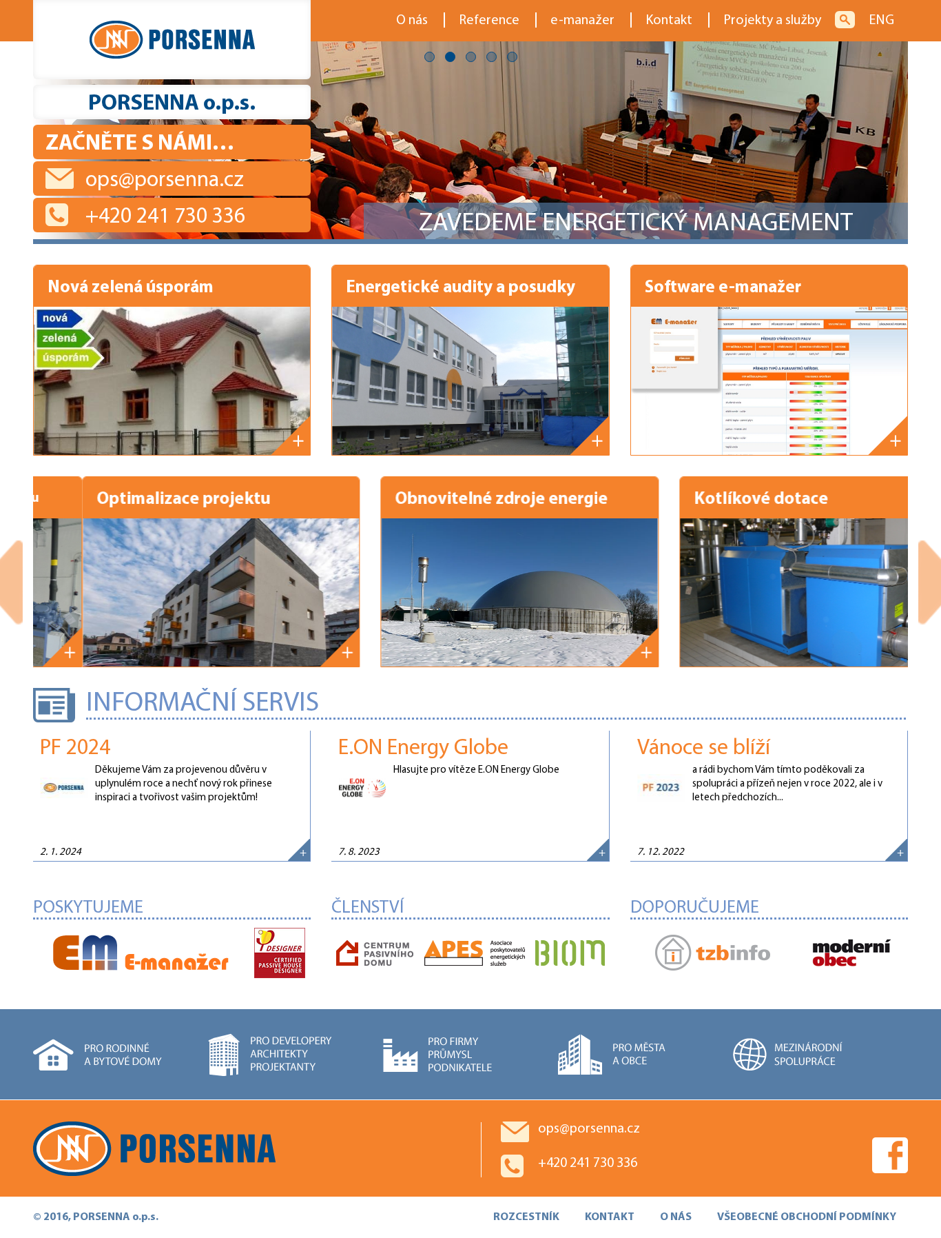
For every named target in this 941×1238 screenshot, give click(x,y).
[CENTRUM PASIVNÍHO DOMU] (374, 954)
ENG (881, 21)
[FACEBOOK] (890, 1155)
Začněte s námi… (139, 144)
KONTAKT (609, 1217)
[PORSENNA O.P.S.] (172, 39)
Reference (489, 21)
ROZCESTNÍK (526, 1217)
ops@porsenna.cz (164, 181)
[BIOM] (570, 954)
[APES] (474, 954)
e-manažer (582, 21)
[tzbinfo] (713, 954)
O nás (412, 21)
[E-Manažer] (141, 954)
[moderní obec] (851, 954)
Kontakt (668, 21)
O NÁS (676, 1217)
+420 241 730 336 (165, 217)
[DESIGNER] (280, 954)
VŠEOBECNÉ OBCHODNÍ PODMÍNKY (806, 1217)
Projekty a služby (772, 21)
